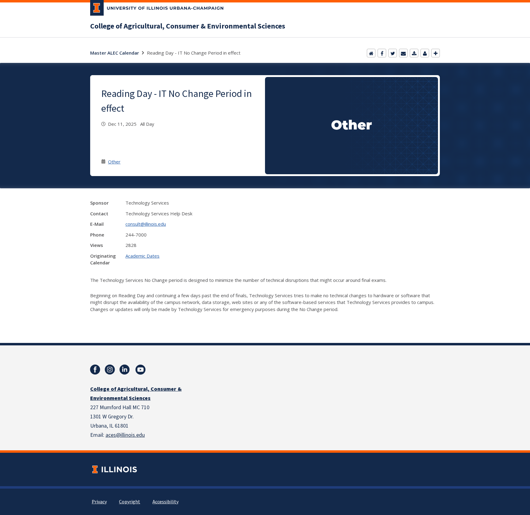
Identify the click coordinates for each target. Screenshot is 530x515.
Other (114, 162)
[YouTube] (140, 369)
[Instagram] (110, 369)
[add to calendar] (414, 53)
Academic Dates (142, 256)
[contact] (425, 53)
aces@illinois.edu (125, 435)
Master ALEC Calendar (114, 53)
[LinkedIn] (124, 369)
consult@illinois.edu (145, 224)
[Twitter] (392, 53)
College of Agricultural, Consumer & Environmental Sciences (187, 26)
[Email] (403, 53)
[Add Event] (435, 53)
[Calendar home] (371, 53)
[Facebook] (382, 53)
